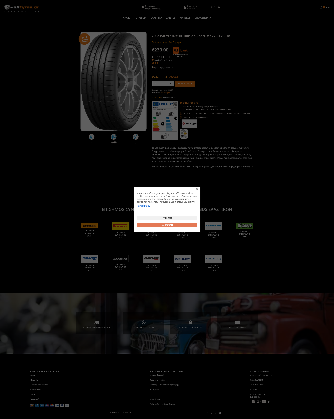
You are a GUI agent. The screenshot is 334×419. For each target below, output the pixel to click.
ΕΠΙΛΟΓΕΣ (167, 218)
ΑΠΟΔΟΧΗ (167, 224)
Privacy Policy (143, 205)
